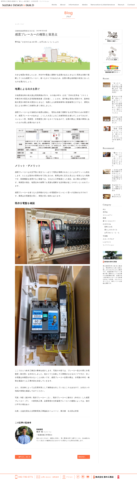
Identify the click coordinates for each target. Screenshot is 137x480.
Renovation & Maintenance (103, 5)
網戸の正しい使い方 (23, 457)
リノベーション (108, 245)
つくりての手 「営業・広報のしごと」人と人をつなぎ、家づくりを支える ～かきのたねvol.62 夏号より (118, 134)
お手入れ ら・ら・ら (111, 233)
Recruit (121, 5)
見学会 (105, 212)
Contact (131, 5)
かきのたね (107, 224)
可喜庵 (105, 236)
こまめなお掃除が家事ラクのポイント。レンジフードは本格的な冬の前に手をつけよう (117, 175)
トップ (17, 24)
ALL (104, 209)
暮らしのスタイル (110, 230)
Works (54, 5)
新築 (104, 218)
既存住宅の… (84, 457)
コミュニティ (107, 215)
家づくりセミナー (109, 221)
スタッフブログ (108, 239)
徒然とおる (108, 227)
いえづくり (107, 242)
